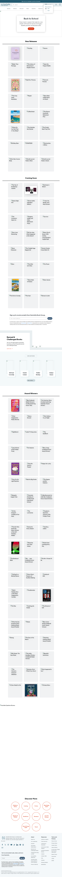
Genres (8, 8)
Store (27, 8)
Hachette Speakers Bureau (45, 851)
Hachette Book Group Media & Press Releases (34, 861)
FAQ (42, 858)
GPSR (53, 860)
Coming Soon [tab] (31, 178)
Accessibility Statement (33, 856)
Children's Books (15, 806)
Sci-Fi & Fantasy (47, 816)
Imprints (33, 8)
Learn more (9, 348)
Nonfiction (25, 816)
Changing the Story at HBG (35, 853)
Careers (42, 854)
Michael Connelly (11, 374)
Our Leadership (34, 841)
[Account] (56, 5)
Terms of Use (54, 841)
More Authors (30, 380)
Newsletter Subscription (33, 846)
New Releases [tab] (31, 41)
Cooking (26, 806)
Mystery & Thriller (15, 816)
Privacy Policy (54, 843)
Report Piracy (54, 854)
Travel (36, 827)
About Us (40, 8)
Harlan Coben (25, 374)
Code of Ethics (54, 847)
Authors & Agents (44, 839)
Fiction (36, 806)
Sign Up (50, 318)
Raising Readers (44, 862)
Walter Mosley (38, 374)
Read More (31, 28)
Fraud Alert (54, 856)
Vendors (43, 860)
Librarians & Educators (43, 844)
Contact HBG (44, 856)
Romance (36, 816)
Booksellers (43, 864)
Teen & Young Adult (26, 827)
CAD (48, 10)
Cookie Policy (54, 845)
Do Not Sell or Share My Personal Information (56, 851)
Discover (22, 8)
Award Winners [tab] (31, 393)
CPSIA (53, 858)
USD (48, 8)
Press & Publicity (34, 864)
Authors (15, 8)
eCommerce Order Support (45, 847)
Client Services (44, 841)
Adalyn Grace (51, 374)
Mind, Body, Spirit (46, 806)
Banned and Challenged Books (34, 849)
